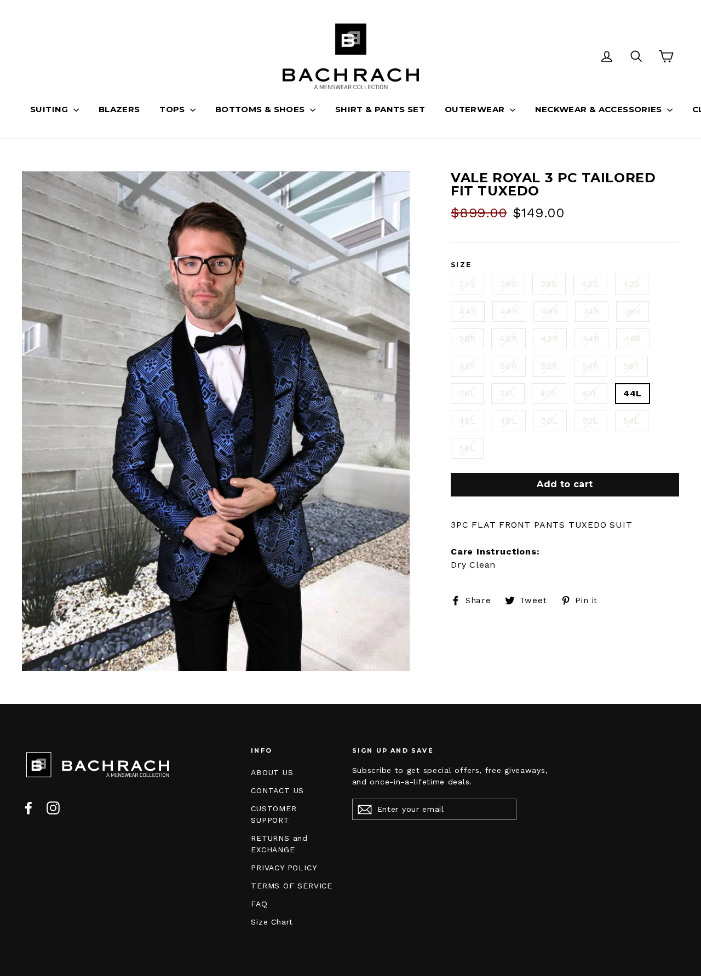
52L (591, 420)
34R (591, 311)
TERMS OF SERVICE (291, 885)
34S (467, 284)
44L (632, 393)
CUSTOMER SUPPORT (273, 814)
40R (508, 338)
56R (631, 366)
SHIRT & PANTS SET (380, 109)
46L (467, 420)
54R (590, 366)
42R (549, 338)
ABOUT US (272, 772)
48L (508, 420)
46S (509, 311)
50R (508, 366)
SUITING (50, 109)
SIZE (461, 265)
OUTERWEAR (476, 109)
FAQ (259, 903)
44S (467, 311)
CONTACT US (277, 790)
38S (549, 284)
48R (467, 366)
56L (467, 448)
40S (590, 284)
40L (549, 393)
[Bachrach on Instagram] (53, 808)
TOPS (173, 109)
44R (591, 338)
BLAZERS (119, 109)
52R (549, 366)
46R (632, 338)
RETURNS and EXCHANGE (279, 844)
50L (549, 420)
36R (632, 311)
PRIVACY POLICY (284, 867)
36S (508, 284)
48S (550, 311)
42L (590, 393)
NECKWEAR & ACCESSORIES (600, 109)
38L (507, 393)
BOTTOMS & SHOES (261, 109)
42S (631, 284)
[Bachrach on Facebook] (28, 808)
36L (467, 393)
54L (631, 420)
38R (467, 338)
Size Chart (272, 921)
